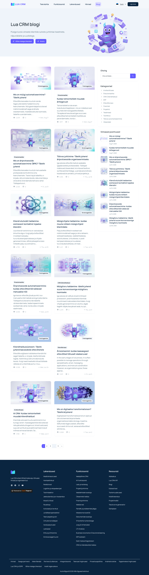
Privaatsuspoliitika (96, 561)
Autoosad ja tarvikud (50, 509)
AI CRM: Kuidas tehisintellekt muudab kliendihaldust (27, 415)
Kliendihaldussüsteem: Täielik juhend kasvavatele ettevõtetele (28, 348)
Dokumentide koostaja (84, 517)
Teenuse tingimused (80, 561)
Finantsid (106, 106)
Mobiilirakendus (114, 497)
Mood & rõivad (48, 501)
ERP (104, 100)
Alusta (42, 41)
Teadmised (107, 112)
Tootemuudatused (115, 492)
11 (58, 446)
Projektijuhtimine (82, 488)
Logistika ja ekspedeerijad (52, 488)
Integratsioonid (65, 561)
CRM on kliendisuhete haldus (86, 545)
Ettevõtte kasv (108, 103)
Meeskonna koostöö (83, 513)
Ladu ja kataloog (82, 484)
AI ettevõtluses (108, 90)
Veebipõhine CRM (82, 476)
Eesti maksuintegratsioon (85, 541)
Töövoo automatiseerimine (112, 119)
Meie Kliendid (36, 561)
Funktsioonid (59, 4)
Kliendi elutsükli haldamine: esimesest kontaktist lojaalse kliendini (27, 224)
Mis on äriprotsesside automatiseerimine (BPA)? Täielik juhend (29, 163)
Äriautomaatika (108, 93)
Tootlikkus (106, 116)
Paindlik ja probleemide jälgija (86, 509)
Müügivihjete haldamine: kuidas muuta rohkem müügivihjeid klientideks (72, 224)
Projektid (106, 109)
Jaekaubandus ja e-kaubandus (54, 497)
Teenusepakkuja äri (50, 517)
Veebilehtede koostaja (84, 492)
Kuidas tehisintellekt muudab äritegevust (71, 100)
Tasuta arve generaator (117, 505)
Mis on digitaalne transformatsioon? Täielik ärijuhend (74, 410)
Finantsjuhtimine (82, 501)
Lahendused (75, 4)
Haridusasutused (49, 525)
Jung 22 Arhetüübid (83, 525)
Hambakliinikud (48, 480)
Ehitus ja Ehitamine (50, 533)
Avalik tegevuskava (51, 566)
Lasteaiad (46, 529)
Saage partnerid (23, 561)
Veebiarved (80, 505)
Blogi (98, 4)
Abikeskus (112, 476)
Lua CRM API (113, 480)
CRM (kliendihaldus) (110, 97)
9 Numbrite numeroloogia (85, 521)
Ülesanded (107, 122)
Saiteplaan (112, 509)
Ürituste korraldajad (50, 521)
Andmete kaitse (110, 561)
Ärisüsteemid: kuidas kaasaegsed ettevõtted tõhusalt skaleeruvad (73, 352)
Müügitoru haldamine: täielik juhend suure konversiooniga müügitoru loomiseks (74, 289)
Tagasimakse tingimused (127, 561)
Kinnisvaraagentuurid (50, 537)
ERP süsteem (80, 537)
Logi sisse (133, 4)
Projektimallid (113, 501)
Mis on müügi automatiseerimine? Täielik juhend (29, 96)
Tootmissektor (48, 492)
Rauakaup (46, 505)
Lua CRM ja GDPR (17, 566)
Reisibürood (47, 484)
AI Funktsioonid (81, 480)
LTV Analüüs (80, 529)
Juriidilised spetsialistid (51, 513)
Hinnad (88, 4)
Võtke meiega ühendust (23, 41)
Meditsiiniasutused (50, 476)
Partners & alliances (50, 561)
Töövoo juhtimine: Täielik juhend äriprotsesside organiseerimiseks (73, 158)
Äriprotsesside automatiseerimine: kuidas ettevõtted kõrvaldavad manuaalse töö (30, 289)
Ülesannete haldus (82, 497)
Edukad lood (113, 488)
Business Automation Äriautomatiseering (90, 533)
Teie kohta (44, 4)
